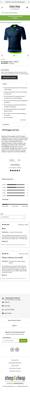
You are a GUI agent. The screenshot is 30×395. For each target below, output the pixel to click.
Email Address (7, 337)
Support (14, 325)
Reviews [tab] (12, 160)
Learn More (23, 119)
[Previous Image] (2, 55)
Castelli (3, 59)
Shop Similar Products (9, 77)
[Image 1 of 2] (14, 55)
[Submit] (2, 12)
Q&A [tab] (19, 160)
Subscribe (23, 341)
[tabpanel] (15, 225)
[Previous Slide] (1, 2)
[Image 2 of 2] (16, 55)
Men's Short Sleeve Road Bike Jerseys (10, 22)
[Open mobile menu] (2, 7)
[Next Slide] (29, 2)
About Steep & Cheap (14, 320)
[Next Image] (28, 55)
